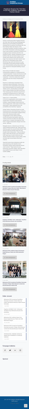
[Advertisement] (14, 375)
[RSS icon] (18, 403)
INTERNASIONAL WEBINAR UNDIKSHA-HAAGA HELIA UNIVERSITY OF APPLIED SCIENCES (13, 335)
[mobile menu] (2, 2)
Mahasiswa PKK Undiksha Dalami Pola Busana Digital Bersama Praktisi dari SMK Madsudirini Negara (13, 252)
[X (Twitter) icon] (12, 403)
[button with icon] (5, 350)
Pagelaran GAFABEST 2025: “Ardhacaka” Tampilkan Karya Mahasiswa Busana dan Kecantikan (13, 311)
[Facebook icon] (11, 403)
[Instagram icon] (16, 403)
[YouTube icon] (14, 403)
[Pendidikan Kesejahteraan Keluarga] (14, 2)
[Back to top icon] (25, 405)
